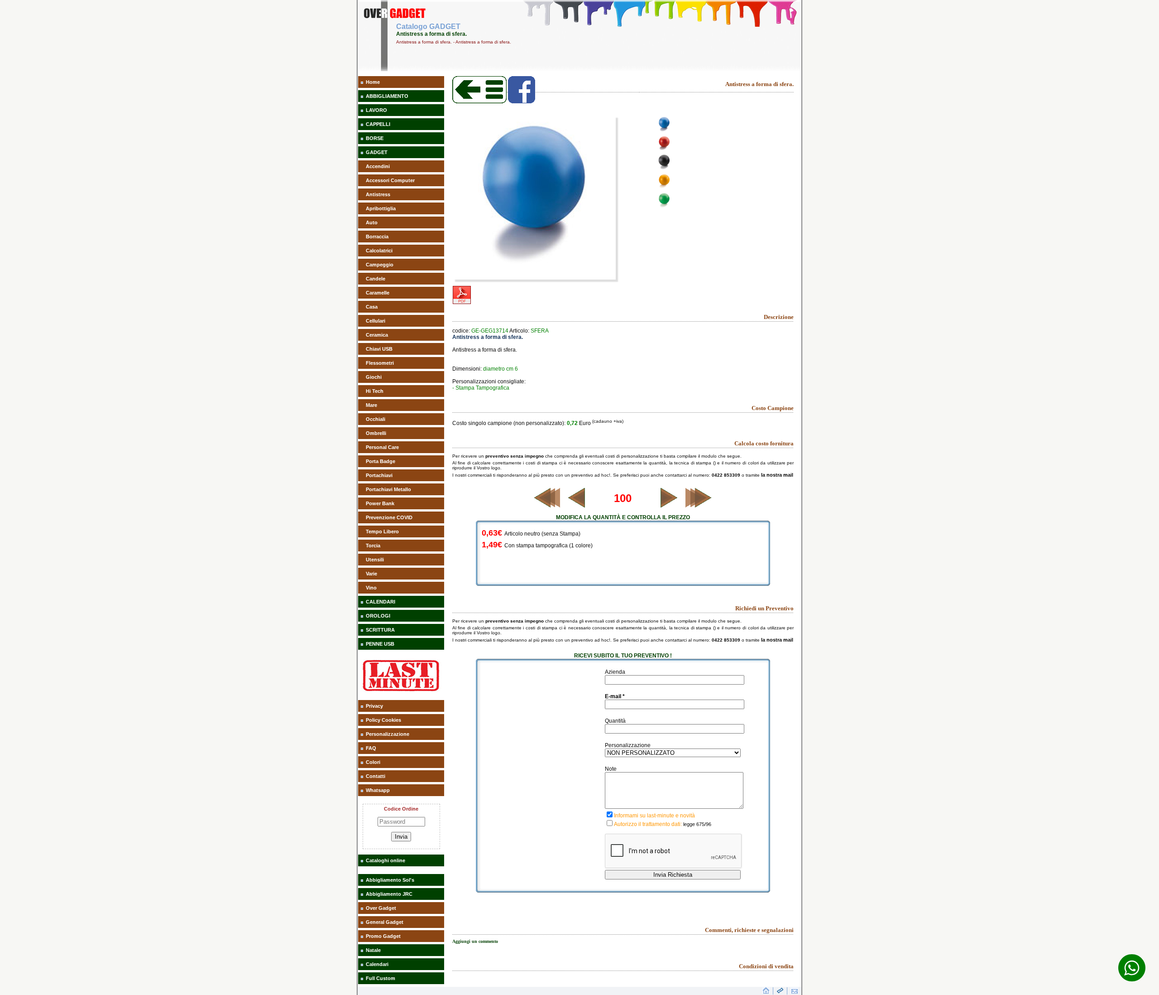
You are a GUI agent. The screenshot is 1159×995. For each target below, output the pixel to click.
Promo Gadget (383, 936)
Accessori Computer (390, 180)
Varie (371, 573)
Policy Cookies (383, 720)
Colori (373, 762)
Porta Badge (380, 461)
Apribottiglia (381, 208)
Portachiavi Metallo (388, 489)
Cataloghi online (385, 860)
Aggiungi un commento (475, 941)
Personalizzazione (387, 734)
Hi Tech (374, 391)
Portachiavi (379, 475)
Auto (372, 222)
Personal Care (382, 447)
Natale (373, 950)
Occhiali (375, 419)
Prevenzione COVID (389, 517)
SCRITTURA (380, 630)
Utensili (375, 559)
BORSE (374, 138)
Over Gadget (381, 908)
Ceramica (377, 335)
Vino (371, 587)
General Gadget (384, 922)
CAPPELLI (378, 124)
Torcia (373, 545)
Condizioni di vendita (766, 966)
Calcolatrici (379, 250)
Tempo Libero (382, 531)
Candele (375, 278)
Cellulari (375, 321)
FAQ (371, 748)
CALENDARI (380, 601)
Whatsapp (378, 790)
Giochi (374, 377)
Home (373, 82)
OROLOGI (378, 615)
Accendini (378, 166)
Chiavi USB (379, 349)
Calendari (377, 964)
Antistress (378, 194)
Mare (371, 405)
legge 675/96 (697, 824)
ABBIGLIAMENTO (387, 96)
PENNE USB (380, 644)
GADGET (377, 152)
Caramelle (377, 292)
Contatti (375, 776)
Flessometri (380, 363)
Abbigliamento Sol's (390, 880)
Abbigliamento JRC (389, 894)
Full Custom (380, 978)
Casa (372, 306)
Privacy (374, 706)
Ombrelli (376, 433)
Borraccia (377, 236)
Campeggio (379, 264)
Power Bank (380, 503)
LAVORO (376, 110)
